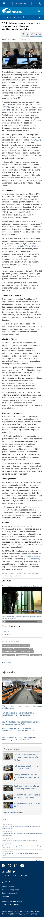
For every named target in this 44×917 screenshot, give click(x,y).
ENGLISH (5, 876)
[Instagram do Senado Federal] (16, 865)
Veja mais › (39, 860)
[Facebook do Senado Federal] (4, 865)
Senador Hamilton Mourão (10, 651)
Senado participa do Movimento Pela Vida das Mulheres (19, 841)
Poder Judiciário (36, 655)
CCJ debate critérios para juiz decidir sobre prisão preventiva (22, 586)
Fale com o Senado (11, 905)
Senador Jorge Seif (27, 651)
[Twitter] (9, 865)
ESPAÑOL (14, 876)
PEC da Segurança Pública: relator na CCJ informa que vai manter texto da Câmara (19, 730)
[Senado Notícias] (12, 11)
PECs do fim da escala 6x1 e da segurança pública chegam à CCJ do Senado (19, 739)
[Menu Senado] (4, 3)
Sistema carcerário (23, 655)
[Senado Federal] (22, 3)
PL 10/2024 (35, 140)
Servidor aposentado (10, 893)
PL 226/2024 (6, 634)
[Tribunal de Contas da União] (13, 871)
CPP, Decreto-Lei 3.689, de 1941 (22, 246)
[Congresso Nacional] (8, 871)
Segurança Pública (8, 655)
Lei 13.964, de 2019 (32, 556)
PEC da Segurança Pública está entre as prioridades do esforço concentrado (18, 714)
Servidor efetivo (8, 886)
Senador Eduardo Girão (25, 649)
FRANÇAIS (24, 876)
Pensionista (6, 896)
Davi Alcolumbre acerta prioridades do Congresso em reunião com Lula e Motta (22, 723)
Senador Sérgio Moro (9, 649)
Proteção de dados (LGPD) (12, 901)
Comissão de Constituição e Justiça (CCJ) (15, 645)
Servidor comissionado (10, 890)
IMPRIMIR (7, 663)
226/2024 (6, 107)
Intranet (7, 882)
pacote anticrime (31, 559)
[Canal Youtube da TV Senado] (21, 865)
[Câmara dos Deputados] (3, 871)
